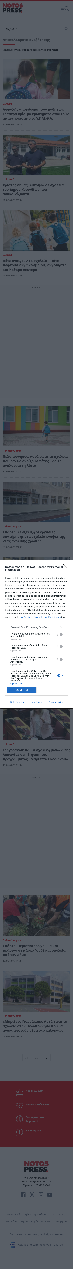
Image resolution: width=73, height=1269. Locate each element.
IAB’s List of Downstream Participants (41, 617)
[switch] (60, 634)
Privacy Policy (55, 702)
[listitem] (36, 627)
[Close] (66, 567)
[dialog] (36, 634)
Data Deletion (17, 702)
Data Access (36, 702)
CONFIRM (21, 690)
